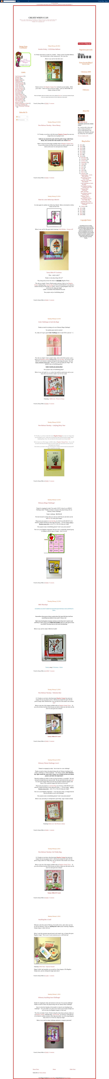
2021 (81, 145)
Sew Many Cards (19, 100)
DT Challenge (18, 90)
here (69, 140)
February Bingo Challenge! (46, 503)
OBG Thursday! (43, 604)
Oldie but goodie (19, 98)
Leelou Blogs (55, 3)
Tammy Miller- (51, 736)
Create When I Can (38, 17)
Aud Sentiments (19, 76)
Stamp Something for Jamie (22, 103)
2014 (81, 156)
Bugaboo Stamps (66, 143)
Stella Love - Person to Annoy (57, 399)
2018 (81, 149)
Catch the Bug (49, 285)
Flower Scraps (67, 1077)
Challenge (17, 81)
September (84, 162)
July (82, 165)
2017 (81, 151)
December (83, 157)
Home (54, 1069)
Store (72, 143)
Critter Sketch (18, 86)
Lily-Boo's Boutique (20, 97)
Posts (18, 117)
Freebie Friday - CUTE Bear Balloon (49, 49)
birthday (17, 77)
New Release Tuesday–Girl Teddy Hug (50, 852)
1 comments (51, 830)
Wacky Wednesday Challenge (22, 106)
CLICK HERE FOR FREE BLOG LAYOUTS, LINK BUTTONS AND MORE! (54, 4)
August (83, 164)
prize (50, 286)
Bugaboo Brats (18, 80)
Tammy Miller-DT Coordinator (54, 272)
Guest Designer (19, 94)
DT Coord (58, 736)
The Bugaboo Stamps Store (50, 87)
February (83, 173)
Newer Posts (36, 1069)
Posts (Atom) (42, 1072)
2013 (81, 208)
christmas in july (19, 82)
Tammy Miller (83, 122)
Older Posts (72, 1069)
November (84, 159)
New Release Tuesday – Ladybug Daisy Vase (51, 425)
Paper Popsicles (19, 99)
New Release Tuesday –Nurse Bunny (49, 125)
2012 (81, 210)
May (82, 168)
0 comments (51, 103)
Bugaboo (17, 78)
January (83, 206)
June (82, 167)
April (82, 170)
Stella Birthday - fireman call (66, 229)
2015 (81, 154)
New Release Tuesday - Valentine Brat (49, 693)
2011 (81, 211)
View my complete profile (83, 135)
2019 (81, 148)
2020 (81, 146)
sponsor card (18, 102)
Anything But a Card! (44, 919)
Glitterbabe (18, 93)
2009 (81, 214)
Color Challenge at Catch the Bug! (48, 322)
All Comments (21, 120)
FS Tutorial (18, 91)
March (83, 172)
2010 (81, 213)
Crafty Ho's (18, 85)
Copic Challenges (19, 84)
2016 (81, 153)
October (83, 160)
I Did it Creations (19, 95)
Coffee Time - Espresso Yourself (46, 966)
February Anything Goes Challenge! (49, 997)
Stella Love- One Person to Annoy (56, 823)
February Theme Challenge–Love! (48, 763)
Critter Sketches (19, 88)
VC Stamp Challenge (20, 104)
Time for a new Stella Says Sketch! (48, 199)
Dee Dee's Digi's (19, 89)
